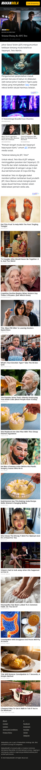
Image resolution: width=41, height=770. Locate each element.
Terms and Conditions (10, 730)
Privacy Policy (7, 733)
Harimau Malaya (10, 9)
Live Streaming (33, 3)
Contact (5, 724)
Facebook (26, 724)
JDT (26, 147)
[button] (20, 64)
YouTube (26, 730)
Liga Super (25, 9)
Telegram (26, 736)
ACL (35, 9)
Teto (27, 84)
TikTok (25, 733)
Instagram (26, 727)
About (5, 721)
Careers (5, 727)
